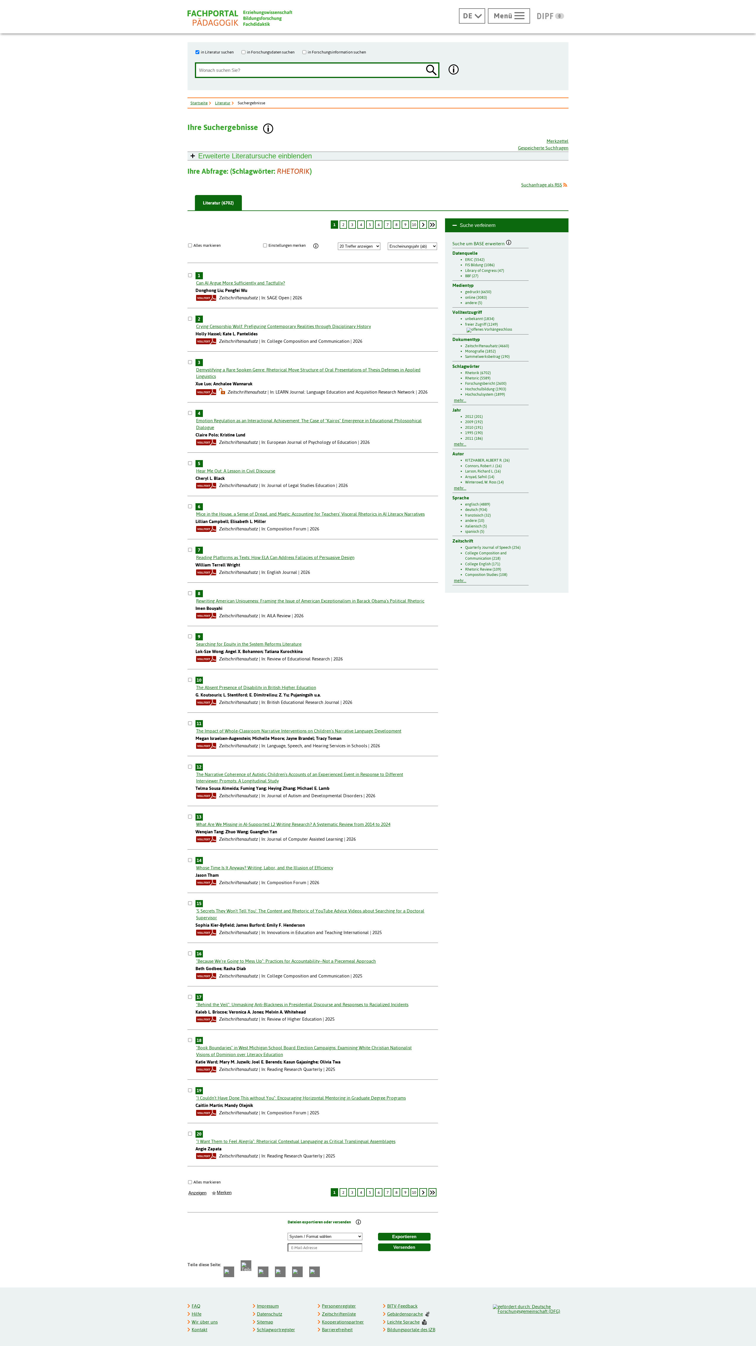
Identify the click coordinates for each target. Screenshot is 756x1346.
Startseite (199, 102)
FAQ (196, 1305)
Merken (224, 1192)
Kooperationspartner (343, 1321)
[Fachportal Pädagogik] (240, 18)
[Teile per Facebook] (229, 1272)
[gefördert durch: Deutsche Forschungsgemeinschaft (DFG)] (530, 1308)
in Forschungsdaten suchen (270, 52)
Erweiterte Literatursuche (255, 156)
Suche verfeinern (478, 225)
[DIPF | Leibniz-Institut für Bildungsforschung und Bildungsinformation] (550, 16)
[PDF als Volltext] (206, 298)
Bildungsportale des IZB (411, 1329)
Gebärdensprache (405, 1313)
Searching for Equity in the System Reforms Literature (249, 644)
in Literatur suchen (217, 52)
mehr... (460, 400)
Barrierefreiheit (337, 1329)
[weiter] (423, 224)
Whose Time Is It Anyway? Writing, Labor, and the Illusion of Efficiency (264, 867)
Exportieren (404, 1236)
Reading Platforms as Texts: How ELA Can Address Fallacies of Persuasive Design (275, 557)
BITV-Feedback (402, 1305)
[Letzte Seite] (432, 224)
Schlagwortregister (276, 1329)
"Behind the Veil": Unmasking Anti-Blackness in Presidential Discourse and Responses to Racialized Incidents (302, 1004)
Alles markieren (207, 245)
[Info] (316, 246)
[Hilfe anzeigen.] (454, 70)
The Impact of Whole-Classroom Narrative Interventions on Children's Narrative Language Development (298, 730)
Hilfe (196, 1313)
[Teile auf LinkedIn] (280, 1272)
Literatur (222, 102)
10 (414, 224)
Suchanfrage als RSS (541, 184)
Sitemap (265, 1321)
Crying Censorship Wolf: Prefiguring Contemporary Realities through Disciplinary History (283, 326)
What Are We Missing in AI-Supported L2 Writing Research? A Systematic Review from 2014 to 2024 (293, 824)
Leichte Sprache (403, 1321)
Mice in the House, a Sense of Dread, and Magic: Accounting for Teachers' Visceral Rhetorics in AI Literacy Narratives (310, 514)
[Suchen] (431, 70)
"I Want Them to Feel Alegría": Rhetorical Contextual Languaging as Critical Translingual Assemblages (295, 1141)
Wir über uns (205, 1321)
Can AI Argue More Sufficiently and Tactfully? (240, 282)
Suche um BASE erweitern (479, 243)
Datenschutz (269, 1313)
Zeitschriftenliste (339, 1313)
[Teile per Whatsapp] (263, 1272)
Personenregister (339, 1305)
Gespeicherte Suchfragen (543, 147)
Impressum (268, 1305)
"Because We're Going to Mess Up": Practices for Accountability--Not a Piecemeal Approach (286, 961)
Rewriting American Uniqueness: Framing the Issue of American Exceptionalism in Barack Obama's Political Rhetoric (310, 600)
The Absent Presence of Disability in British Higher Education (256, 687)
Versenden (404, 1247)
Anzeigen (197, 1193)
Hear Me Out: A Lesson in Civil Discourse (235, 470)
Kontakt (199, 1329)
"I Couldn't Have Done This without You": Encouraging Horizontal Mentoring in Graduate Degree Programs (301, 1097)
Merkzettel (557, 141)
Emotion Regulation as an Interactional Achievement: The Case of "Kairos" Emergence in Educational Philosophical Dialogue (309, 424)
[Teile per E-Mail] (297, 1272)
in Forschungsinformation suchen (337, 52)
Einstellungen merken (287, 245)
